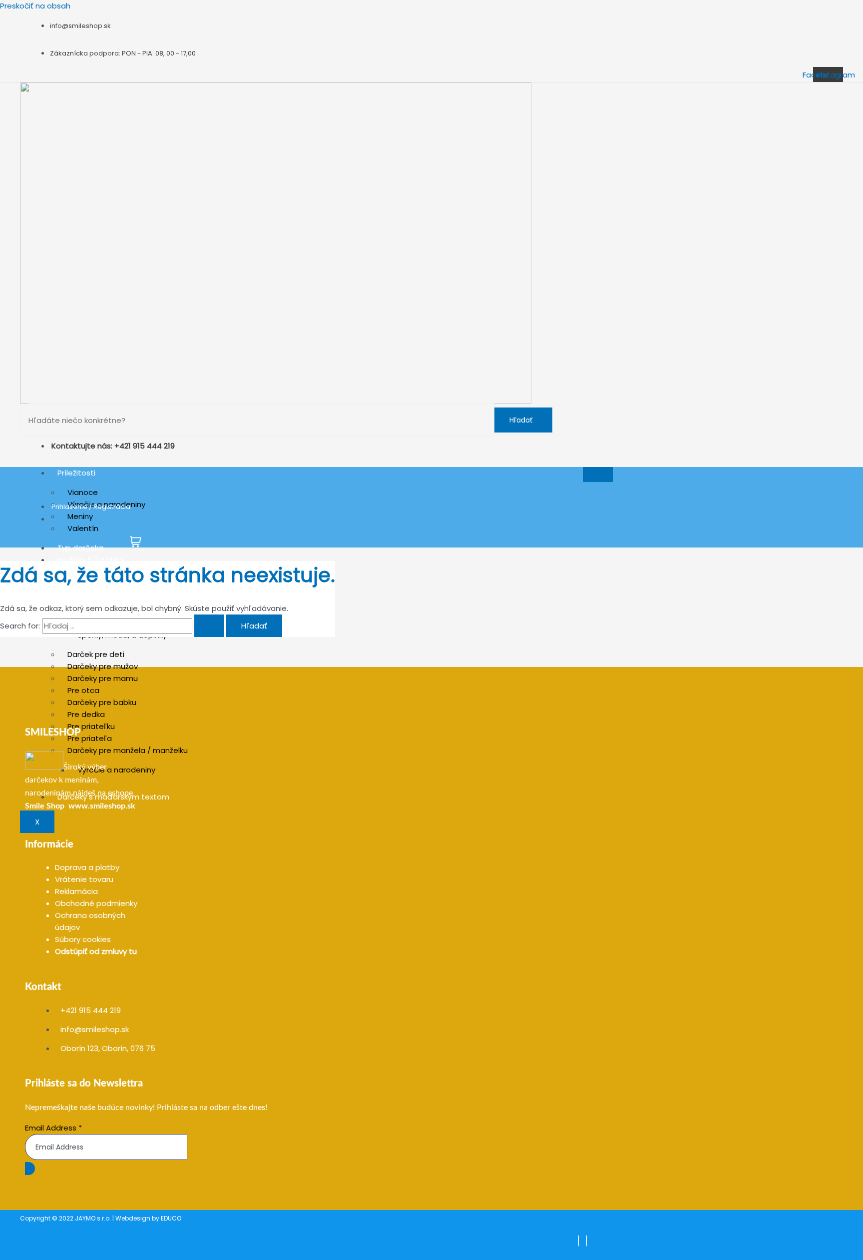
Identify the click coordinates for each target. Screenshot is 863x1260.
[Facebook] (578, 1240)
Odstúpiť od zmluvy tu (96, 951)
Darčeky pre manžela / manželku (127, 750)
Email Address (53, 1127)
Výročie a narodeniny (116, 769)
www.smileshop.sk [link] (101, 806)
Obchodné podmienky (96, 903)
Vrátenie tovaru (84, 879)
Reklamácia (76, 891)
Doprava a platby (87, 867)
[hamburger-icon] (598, 474)
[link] (44, 806)
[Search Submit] (209, 625)
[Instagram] (586, 1240)
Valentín (82, 528)
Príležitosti (76, 473)
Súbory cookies (83, 939)
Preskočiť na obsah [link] (35, 5)
